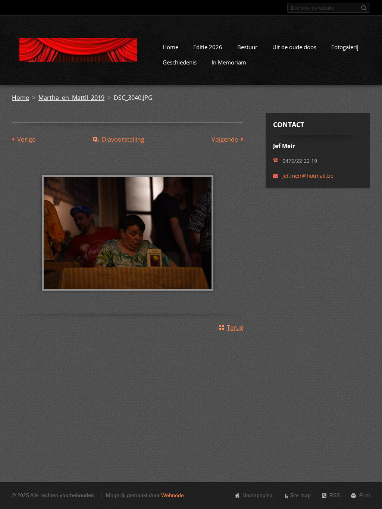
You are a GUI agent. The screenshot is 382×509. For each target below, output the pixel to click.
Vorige (26, 139)
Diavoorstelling (123, 139)
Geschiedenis (180, 62)
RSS (334, 495)
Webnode (172, 495)
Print (364, 495)
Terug (235, 327)
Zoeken (364, 8)
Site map (300, 495)
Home (170, 47)
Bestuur (247, 47)
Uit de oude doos (294, 47)
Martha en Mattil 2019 (71, 98)
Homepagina (257, 495)
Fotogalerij (344, 47)
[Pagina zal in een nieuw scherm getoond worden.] (127, 296)
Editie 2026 (207, 47)
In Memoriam (229, 62)
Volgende (225, 139)
